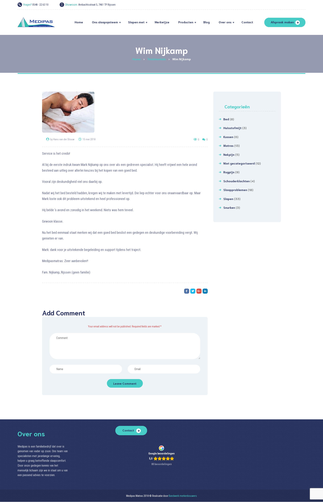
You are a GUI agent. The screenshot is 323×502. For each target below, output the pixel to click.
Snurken (229, 207)
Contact (128, 430)
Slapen (228, 199)
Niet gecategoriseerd (239, 163)
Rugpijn (228, 172)
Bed (226, 119)
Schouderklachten (236, 181)
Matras (228, 145)
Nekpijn (228, 154)
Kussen (228, 137)
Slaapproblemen (235, 190)
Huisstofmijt (232, 128)
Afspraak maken (282, 22)
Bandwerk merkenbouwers (183, 495)
